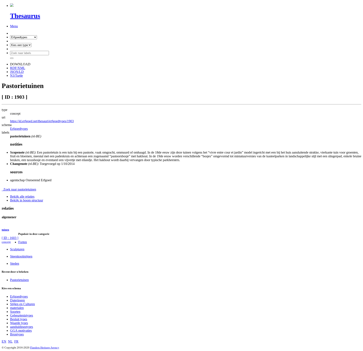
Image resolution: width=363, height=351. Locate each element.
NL (10, 341)
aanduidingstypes (21, 327)
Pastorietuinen (19, 280)
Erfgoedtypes (19, 128)
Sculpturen (17, 249)
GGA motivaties (21, 330)
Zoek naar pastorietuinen (19, 189)
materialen (17, 308)
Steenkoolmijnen (21, 256)
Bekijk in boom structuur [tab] (26, 200)
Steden (14, 263)
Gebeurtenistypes (21, 315)
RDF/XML (17, 68)
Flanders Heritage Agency (44, 347)
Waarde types (19, 323)
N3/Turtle (16, 75)
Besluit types (18, 319)
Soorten (15, 311)
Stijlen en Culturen (22, 304)
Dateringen (17, 300)
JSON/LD (17, 72)
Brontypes (17, 334)
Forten (22, 242)
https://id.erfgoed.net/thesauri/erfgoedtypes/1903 (42, 121)
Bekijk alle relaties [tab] (22, 196)
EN (4, 341)
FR (16, 341)
